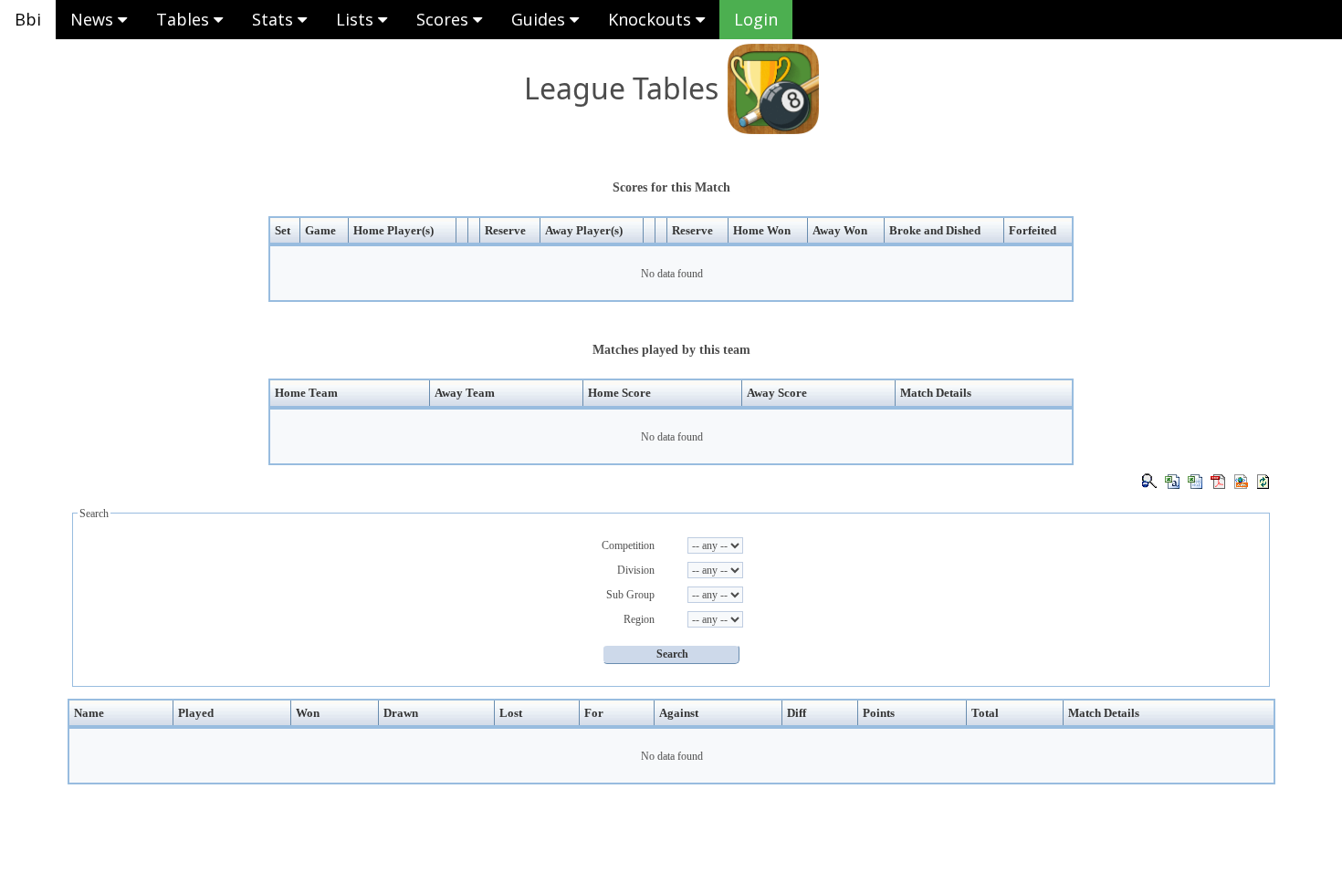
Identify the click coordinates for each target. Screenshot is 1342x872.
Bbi (28, 19)
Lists (357, 19)
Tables (185, 19)
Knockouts (652, 19)
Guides (540, 19)
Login (756, 19)
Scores (444, 19)
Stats (275, 19)
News (94, 19)
